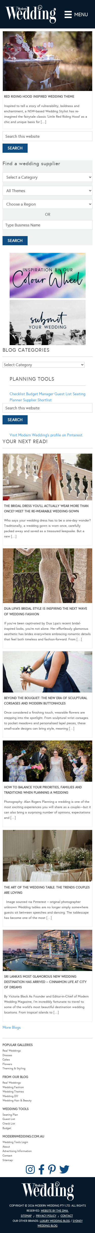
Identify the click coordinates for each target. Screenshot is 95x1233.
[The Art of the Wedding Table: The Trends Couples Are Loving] (47, 857)
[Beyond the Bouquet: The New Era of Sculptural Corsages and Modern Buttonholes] (47, 672)
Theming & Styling (14, 1068)
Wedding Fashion (13, 1087)
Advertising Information (17, 1151)
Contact (7, 1155)
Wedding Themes (13, 1091)
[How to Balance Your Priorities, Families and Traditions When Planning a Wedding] (47, 762)
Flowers (7, 1064)
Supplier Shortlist (37, 400)
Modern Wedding (48, 1191)
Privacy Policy (46, 1215)
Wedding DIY (10, 1096)
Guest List (63, 394)
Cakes (6, 1059)
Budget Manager (39, 394)
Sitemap (8, 1160)
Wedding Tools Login (15, 1142)
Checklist (17, 394)
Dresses (7, 1055)
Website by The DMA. (55, 1210)
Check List (9, 1123)
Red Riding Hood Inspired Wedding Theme (39, 97)
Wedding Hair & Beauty (17, 1100)
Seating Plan (10, 1114)
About (6, 1146)
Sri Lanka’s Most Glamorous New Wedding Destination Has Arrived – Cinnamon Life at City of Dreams (45, 982)
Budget (7, 1128)
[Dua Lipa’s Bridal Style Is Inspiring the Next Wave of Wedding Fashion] (47, 576)
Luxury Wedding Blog (55, 1221)
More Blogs (12, 1027)
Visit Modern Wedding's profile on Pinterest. (46, 435)
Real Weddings (12, 1050)
